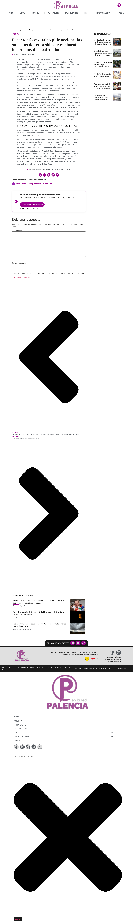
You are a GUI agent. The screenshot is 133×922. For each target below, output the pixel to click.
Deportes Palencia (103, 13)
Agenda (121, 13)
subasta (67, 169)
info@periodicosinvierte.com (113, 659)
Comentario (17, 230)
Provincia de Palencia (25, 629)
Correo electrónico (19, 263)
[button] (40, 175)
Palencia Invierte (71, 13)
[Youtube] (39, 746)
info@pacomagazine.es (114, 661)
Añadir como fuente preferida (32, 204)
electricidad (33, 169)
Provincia (35, 13)
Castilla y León (17, 606)
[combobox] (68, 756)
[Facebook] (112, 652)
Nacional (18, 30)
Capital (22, 13)
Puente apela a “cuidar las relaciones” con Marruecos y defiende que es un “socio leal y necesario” (40, 601)
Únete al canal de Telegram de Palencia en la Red (34, 184)
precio (63, 169)
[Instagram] (33, 746)
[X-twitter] (118, 652)
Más (85, 13)
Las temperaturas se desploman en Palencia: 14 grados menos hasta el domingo (39, 624)
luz (59, 169)
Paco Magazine (53, 13)
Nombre (15, 255)
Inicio (11, 13)
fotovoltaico (53, 169)
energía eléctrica (43, 169)
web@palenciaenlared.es (114, 657)
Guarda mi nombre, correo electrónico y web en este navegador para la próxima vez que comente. (48, 273)
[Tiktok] (28, 746)
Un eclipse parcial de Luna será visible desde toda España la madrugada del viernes (38, 613)
